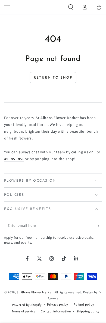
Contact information (56, 311)
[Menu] (7, 7)
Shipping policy (88, 311)
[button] (71, 7)
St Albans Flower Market (35, 292)
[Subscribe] (99, 226)
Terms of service (24, 311)
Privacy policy (57, 304)
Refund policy (83, 304)
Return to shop (53, 77)
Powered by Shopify (27, 305)
